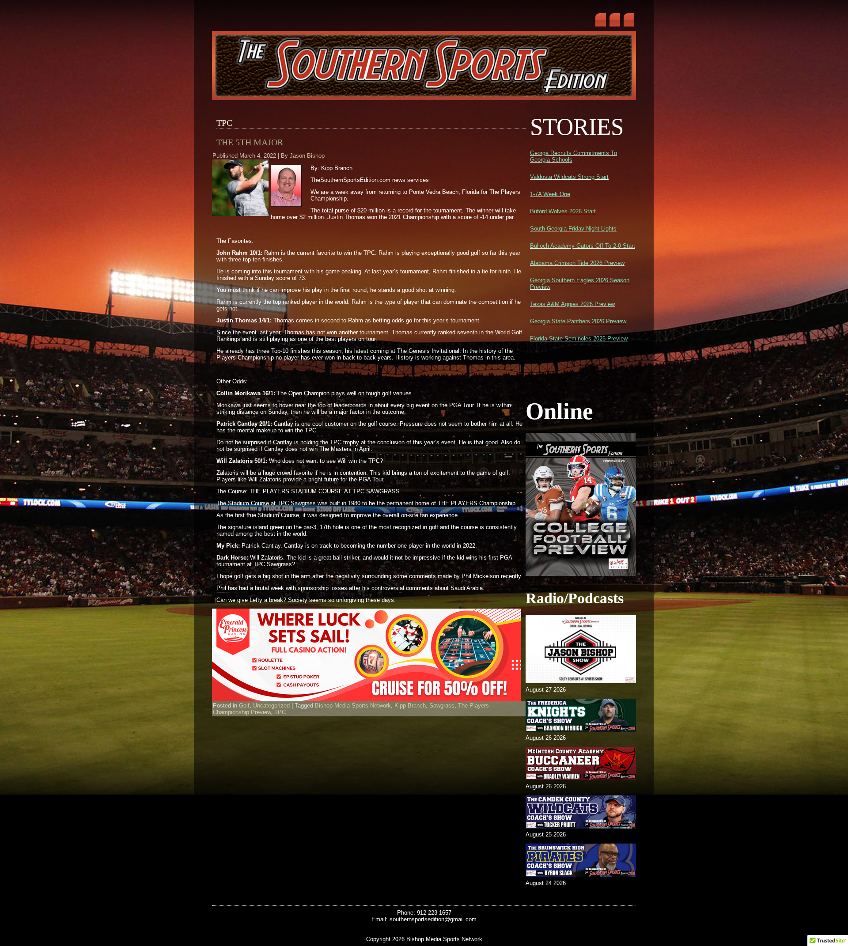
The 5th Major (249, 142)
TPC (280, 712)
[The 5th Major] (241, 216)
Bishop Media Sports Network (353, 705)
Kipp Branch (410, 705)
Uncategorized (271, 705)
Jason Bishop (307, 155)
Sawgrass (441, 705)
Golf (244, 705)
